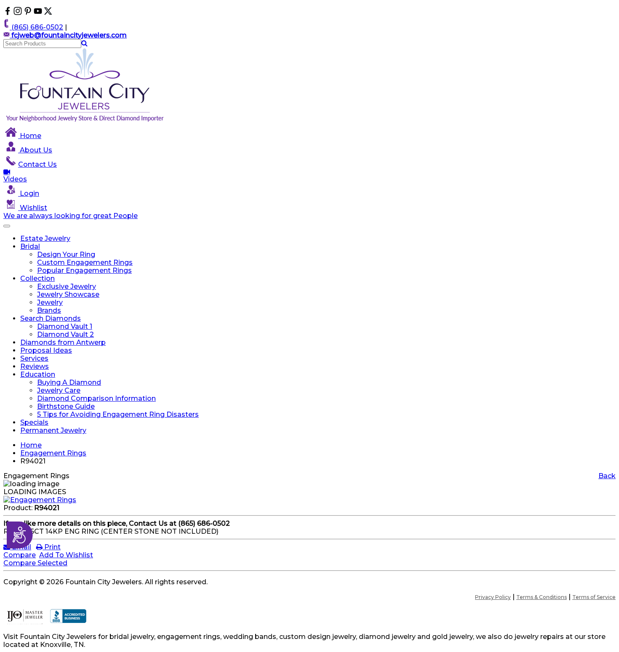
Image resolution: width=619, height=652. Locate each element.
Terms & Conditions (541, 597)
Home (29, 136)
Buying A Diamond (69, 382)
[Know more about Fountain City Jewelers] (38, 13)
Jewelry (50, 302)
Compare (19, 555)
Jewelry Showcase (68, 294)
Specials (34, 422)
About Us (35, 150)
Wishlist (32, 208)
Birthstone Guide (66, 406)
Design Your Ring (66, 254)
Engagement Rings (53, 453)
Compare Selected (35, 563)
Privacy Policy (493, 597)
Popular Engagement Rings (84, 270)
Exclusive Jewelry (66, 286)
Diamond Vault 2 (65, 334)
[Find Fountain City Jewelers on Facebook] (7, 13)
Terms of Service (594, 597)
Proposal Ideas (46, 350)
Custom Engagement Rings (85, 262)
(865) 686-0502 (36, 27)
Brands (49, 310)
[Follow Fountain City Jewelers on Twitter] (48, 13)
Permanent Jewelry (53, 430)
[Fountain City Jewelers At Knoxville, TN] (85, 121)
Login (28, 193)
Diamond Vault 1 (64, 326)
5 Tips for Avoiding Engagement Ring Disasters (118, 414)
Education (37, 374)
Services (34, 358)
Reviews (34, 366)
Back (607, 476)
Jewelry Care (58, 390)
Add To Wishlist (66, 555)
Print (52, 547)
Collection (37, 278)
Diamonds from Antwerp (63, 342)
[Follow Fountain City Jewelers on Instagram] (17, 13)
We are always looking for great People (70, 216)
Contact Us (37, 164)
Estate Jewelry (45, 238)
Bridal (30, 246)
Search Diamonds (50, 318)
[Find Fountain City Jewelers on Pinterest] (28, 13)
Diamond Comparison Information (96, 398)
